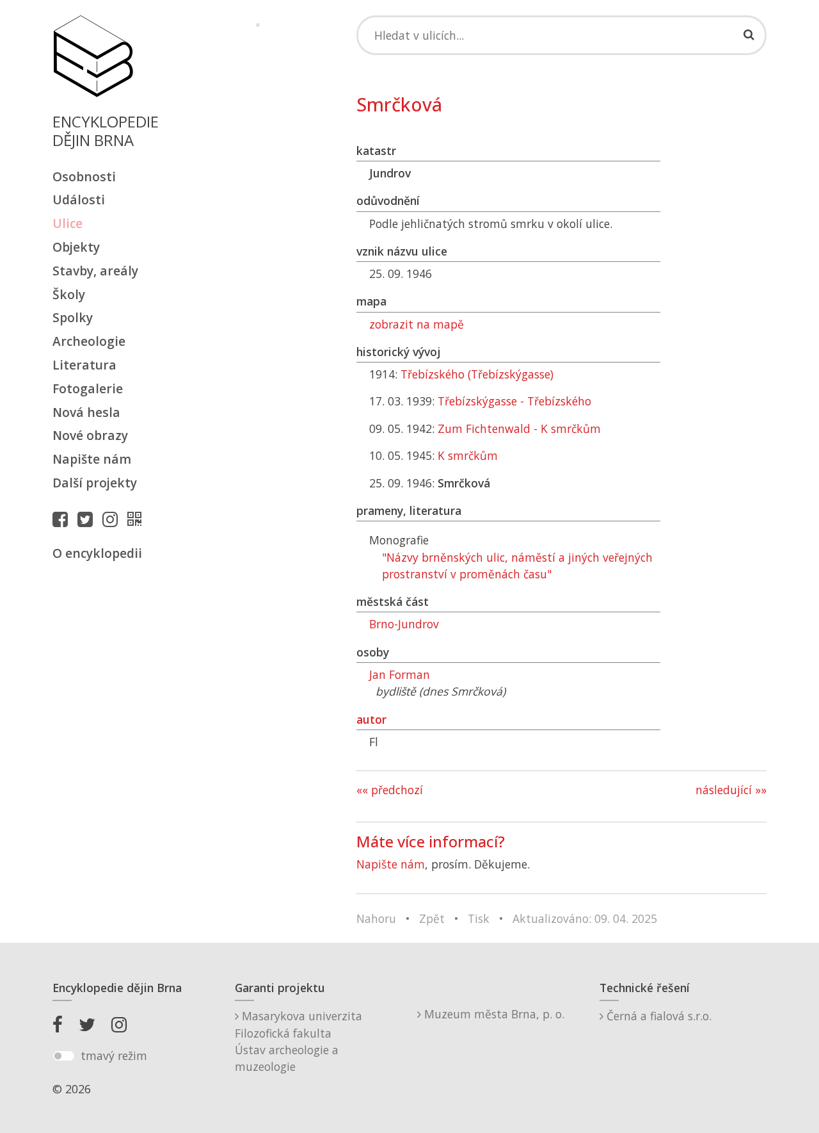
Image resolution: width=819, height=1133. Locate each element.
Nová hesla (86, 412)
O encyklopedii (97, 553)
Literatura (84, 364)
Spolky (72, 317)
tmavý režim (114, 1055)
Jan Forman (399, 674)
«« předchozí (389, 789)
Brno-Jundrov (404, 624)
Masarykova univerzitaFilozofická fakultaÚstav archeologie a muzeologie (298, 1041)
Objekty (76, 247)
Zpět (432, 918)
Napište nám (91, 459)
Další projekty (94, 482)
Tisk (478, 918)
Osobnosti (84, 176)
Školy (68, 294)
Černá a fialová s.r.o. (657, 1015)
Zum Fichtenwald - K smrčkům (519, 428)
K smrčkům (468, 455)
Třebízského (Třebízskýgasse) (477, 374)
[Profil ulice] (137, 518)
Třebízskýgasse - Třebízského (514, 401)
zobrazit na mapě (416, 324)
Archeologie (88, 341)
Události (78, 199)
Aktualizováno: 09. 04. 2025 (585, 918)
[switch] (63, 1056)
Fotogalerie (87, 388)
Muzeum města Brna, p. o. (492, 1014)
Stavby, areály (95, 270)
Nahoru (376, 918)
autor (371, 719)
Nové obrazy (90, 435)
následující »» (731, 789)
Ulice (67, 223)
